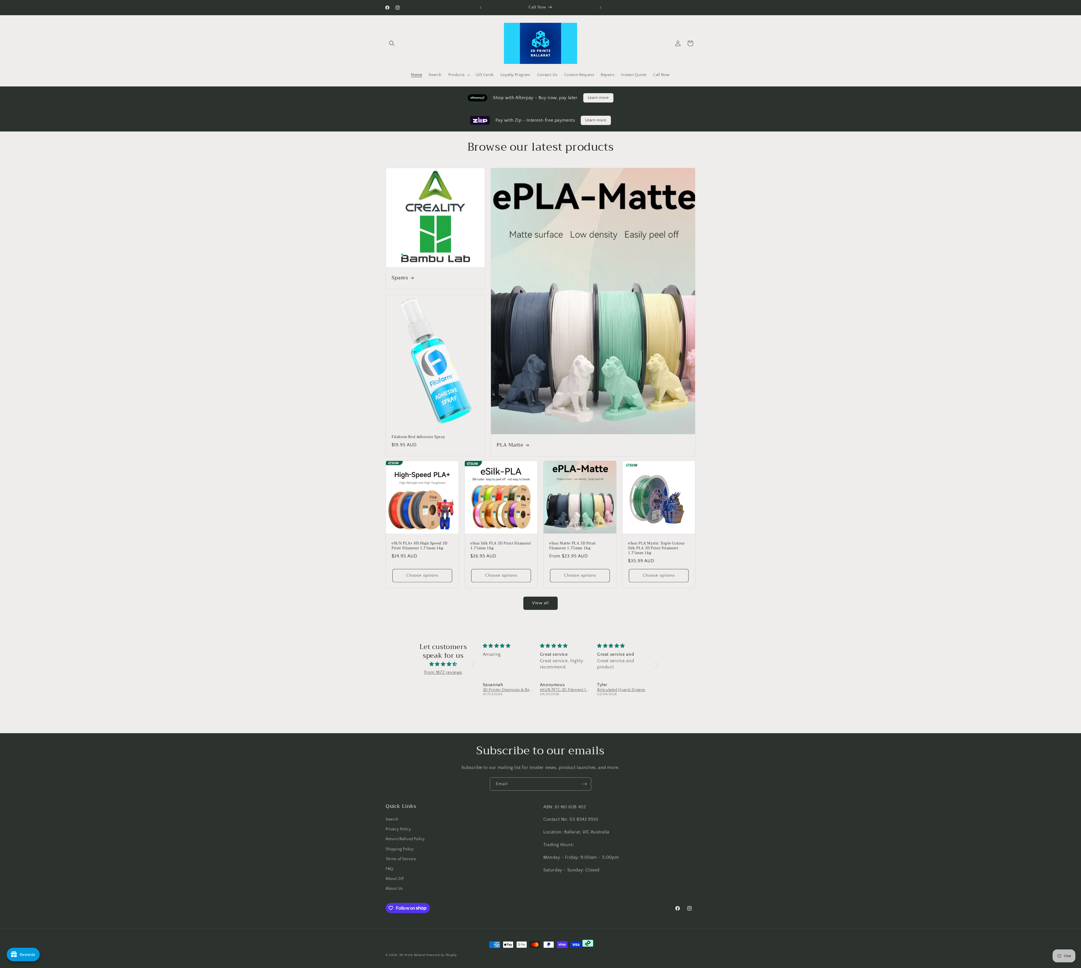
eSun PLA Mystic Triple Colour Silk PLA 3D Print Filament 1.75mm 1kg (656, 548)
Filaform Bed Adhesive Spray (418, 437)
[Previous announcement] (480, 7)
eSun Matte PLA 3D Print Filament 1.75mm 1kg (572, 546)
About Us (394, 888)
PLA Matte (510, 445)
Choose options (422, 575)
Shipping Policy (400, 849)
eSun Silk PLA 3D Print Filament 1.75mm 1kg (500, 546)
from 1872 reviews (443, 672)
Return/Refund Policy (405, 839)
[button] (392, 43)
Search (392, 819)
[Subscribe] (585, 784)
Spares (400, 278)
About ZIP (395, 878)
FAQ (390, 869)
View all (540, 603)
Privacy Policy (398, 829)
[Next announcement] (600, 7)
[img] (443, 664)
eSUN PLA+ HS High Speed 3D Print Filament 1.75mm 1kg (420, 546)
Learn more (598, 97)
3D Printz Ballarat (412, 955)
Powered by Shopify (441, 955)
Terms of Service (401, 859)
